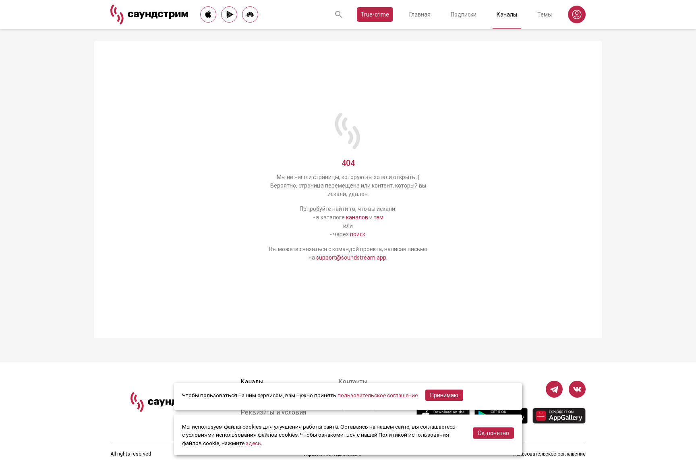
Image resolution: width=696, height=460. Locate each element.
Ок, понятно (493, 433)
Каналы (507, 14)
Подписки (463, 14)
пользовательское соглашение (378, 395)
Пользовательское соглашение (549, 454)
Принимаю (444, 395)
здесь (253, 443)
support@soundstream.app (351, 257)
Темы (544, 14)
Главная (420, 14)
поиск (357, 234)
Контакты (353, 382)
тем (378, 217)
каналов (357, 217)
